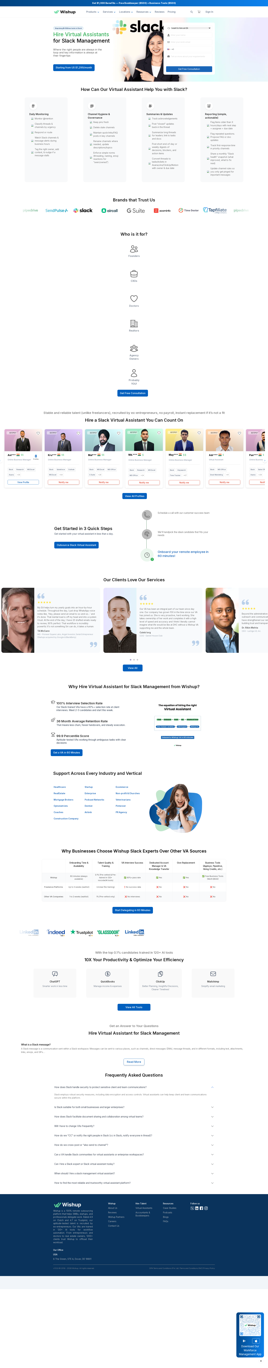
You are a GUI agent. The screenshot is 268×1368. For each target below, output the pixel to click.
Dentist (88, 806)
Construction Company (66, 818)
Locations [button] (124, 11)
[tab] (130, 660)
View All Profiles (134, 496)
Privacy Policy (209, 1268)
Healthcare (60, 787)
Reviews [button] (159, 11)
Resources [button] (142, 11)
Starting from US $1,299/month (74, 67)
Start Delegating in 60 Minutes (132, 910)
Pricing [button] (172, 11)
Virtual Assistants (144, 1208)
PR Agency (121, 812)
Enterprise (90, 793)
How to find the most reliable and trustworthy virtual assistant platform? (92, 1182)
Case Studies (169, 1208)
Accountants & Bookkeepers (143, 1214)
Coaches (58, 812)
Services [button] (108, 11)
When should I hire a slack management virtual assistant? (84, 1173)
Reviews (112, 1212)
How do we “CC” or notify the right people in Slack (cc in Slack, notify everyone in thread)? (103, 1135)
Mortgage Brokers (63, 800)
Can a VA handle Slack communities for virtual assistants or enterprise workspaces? (99, 1154)
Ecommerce (122, 787)
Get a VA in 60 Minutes (66, 752)
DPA (151, 1268)
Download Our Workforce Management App (250, 1350)
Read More (134, 1061)
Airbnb (88, 812)
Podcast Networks (94, 800)
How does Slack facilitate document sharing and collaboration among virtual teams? (98, 1116)
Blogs (166, 1217)
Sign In (209, 11)
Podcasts (167, 1212)
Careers (112, 1221)
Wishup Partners (116, 1217)
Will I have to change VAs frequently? (74, 1126)
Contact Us (113, 1226)
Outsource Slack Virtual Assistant (76, 545)
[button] (168, 49)
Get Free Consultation (189, 69)
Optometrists (61, 806)
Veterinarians (123, 800)
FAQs (165, 1221)
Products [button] (91, 11)
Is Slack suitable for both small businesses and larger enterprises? (89, 1107)
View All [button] (132, 668)
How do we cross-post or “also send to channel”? (81, 1144)
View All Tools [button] (133, 1007)
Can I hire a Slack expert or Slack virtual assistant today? (84, 1164)
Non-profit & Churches (128, 793)
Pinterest (121, 806)
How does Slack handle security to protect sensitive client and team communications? (100, 1087)
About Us (112, 1208)
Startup (89, 787)
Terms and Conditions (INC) (191, 1268)
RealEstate (59, 793)
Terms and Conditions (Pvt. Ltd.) (166, 1268)
